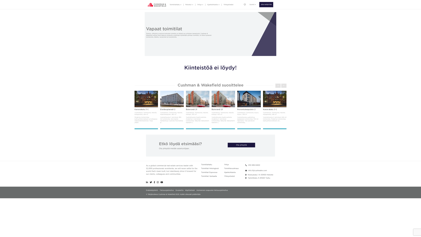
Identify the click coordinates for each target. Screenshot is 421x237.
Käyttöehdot (190, 190)
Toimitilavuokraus (231, 168)
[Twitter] (151, 182)
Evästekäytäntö (152, 190)
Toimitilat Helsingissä (210, 168)
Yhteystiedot (228, 4)
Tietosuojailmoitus (167, 190)
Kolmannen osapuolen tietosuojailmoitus (212, 190)
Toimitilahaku (175, 4)
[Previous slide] (278, 86)
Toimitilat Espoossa (209, 172)
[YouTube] (162, 182)
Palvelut (188, 4)
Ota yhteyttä (266, 4)
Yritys (199, 4)
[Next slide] (283, 86)
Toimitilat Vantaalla (209, 176)
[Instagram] (158, 182)
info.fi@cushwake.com (257, 170)
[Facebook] (154, 182)
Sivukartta (179, 190)
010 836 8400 (254, 165)
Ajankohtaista (212, 4)
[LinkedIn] (147, 182)
